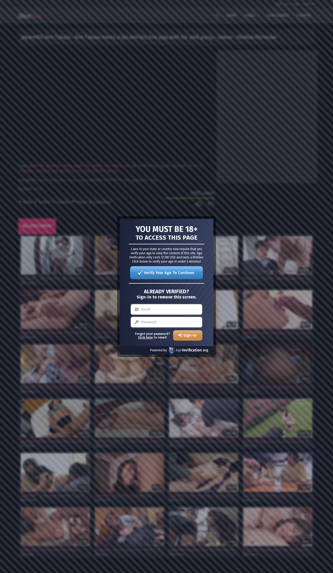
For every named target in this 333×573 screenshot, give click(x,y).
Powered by (158, 350)
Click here (145, 337)
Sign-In (190, 335)
